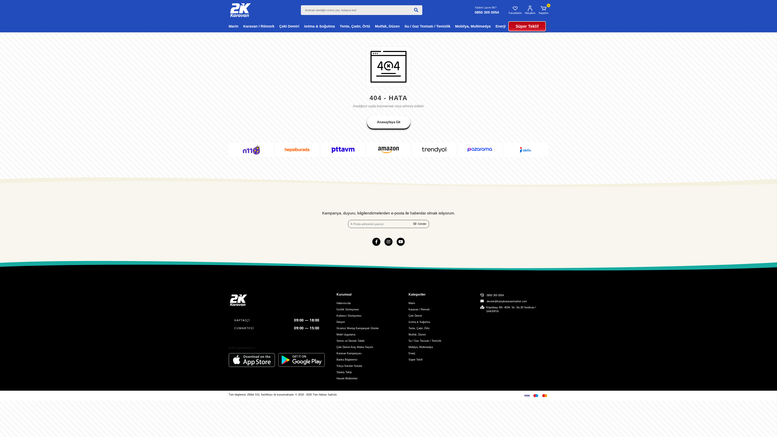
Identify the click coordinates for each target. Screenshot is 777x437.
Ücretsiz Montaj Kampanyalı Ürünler (357, 328)
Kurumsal (343, 294)
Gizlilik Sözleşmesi (347, 309)
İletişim (340, 322)
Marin (412, 303)
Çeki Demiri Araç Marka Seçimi (354, 347)
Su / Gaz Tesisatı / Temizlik (425, 340)
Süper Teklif (415, 359)
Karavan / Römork (419, 309)
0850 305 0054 (495, 295)
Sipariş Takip (344, 372)
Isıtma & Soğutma (419, 322)
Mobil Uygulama (345, 334)
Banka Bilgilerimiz (347, 359)
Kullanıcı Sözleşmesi (348, 315)
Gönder (422, 223)
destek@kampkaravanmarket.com (507, 301)
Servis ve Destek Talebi (350, 340)
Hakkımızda (343, 303)
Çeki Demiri (415, 315)
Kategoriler (417, 294)
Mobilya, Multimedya (421, 347)
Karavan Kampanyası (349, 353)
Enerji (412, 353)
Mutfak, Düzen (417, 334)
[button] (543, 10)
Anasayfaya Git (388, 122)
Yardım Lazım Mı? (485, 7)
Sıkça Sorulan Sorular (349, 365)
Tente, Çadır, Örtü (419, 328)
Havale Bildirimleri (347, 378)
